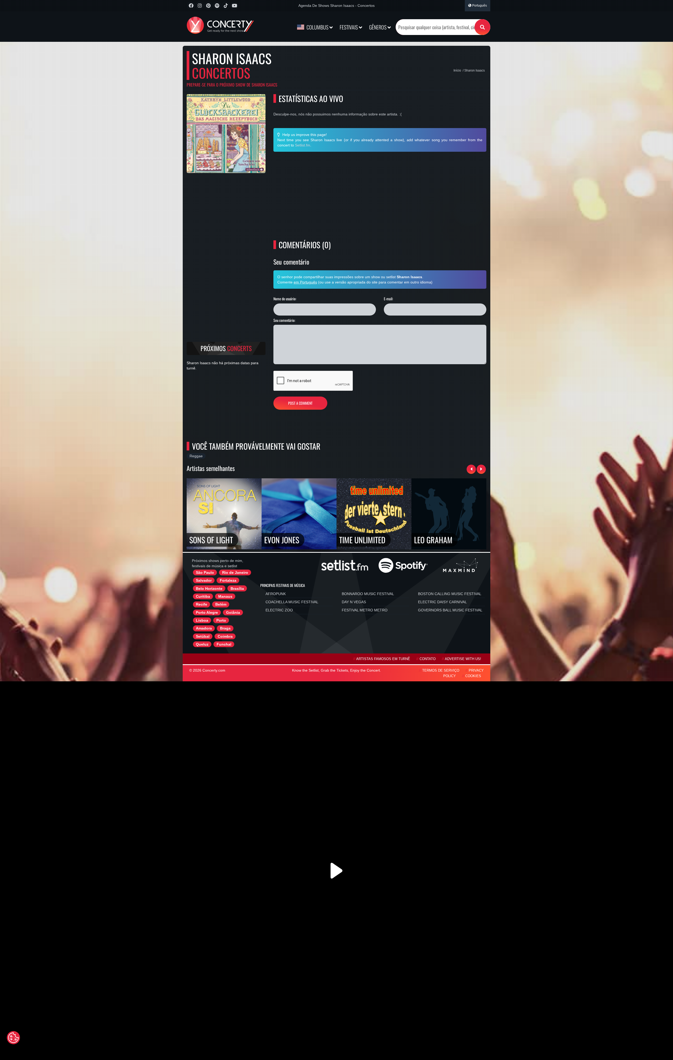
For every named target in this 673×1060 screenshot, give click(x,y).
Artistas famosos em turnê (383, 659)
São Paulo (205, 572)
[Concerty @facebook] (191, 5)
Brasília (237, 588)
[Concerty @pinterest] (208, 5)
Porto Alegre (207, 612)
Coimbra (225, 636)
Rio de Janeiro (235, 572)
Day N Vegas (354, 602)
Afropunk (276, 594)
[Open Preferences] (13, 1037)
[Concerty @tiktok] (226, 5)
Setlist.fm (302, 145)
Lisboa (202, 620)
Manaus (225, 596)
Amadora (204, 628)
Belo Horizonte (209, 588)
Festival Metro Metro (365, 610)
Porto (221, 620)
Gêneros (378, 27)
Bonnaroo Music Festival (368, 594)
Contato (428, 659)
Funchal (224, 644)
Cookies (473, 676)
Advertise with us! (463, 659)
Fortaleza (228, 580)
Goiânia (233, 612)
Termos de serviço (440, 670)
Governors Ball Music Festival (450, 610)
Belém (220, 604)
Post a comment (300, 403)
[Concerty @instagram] (199, 5)
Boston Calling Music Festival (449, 594)
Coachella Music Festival (292, 602)
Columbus (317, 27)
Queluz (202, 644)
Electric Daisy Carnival (442, 602)
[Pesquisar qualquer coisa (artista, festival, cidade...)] (482, 27)
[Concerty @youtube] (234, 5)
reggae (196, 456)
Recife (201, 604)
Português (479, 5)
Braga (225, 628)
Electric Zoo (279, 610)
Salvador (204, 580)
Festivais (349, 27)
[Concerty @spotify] (217, 5)
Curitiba (203, 596)
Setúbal (203, 636)
